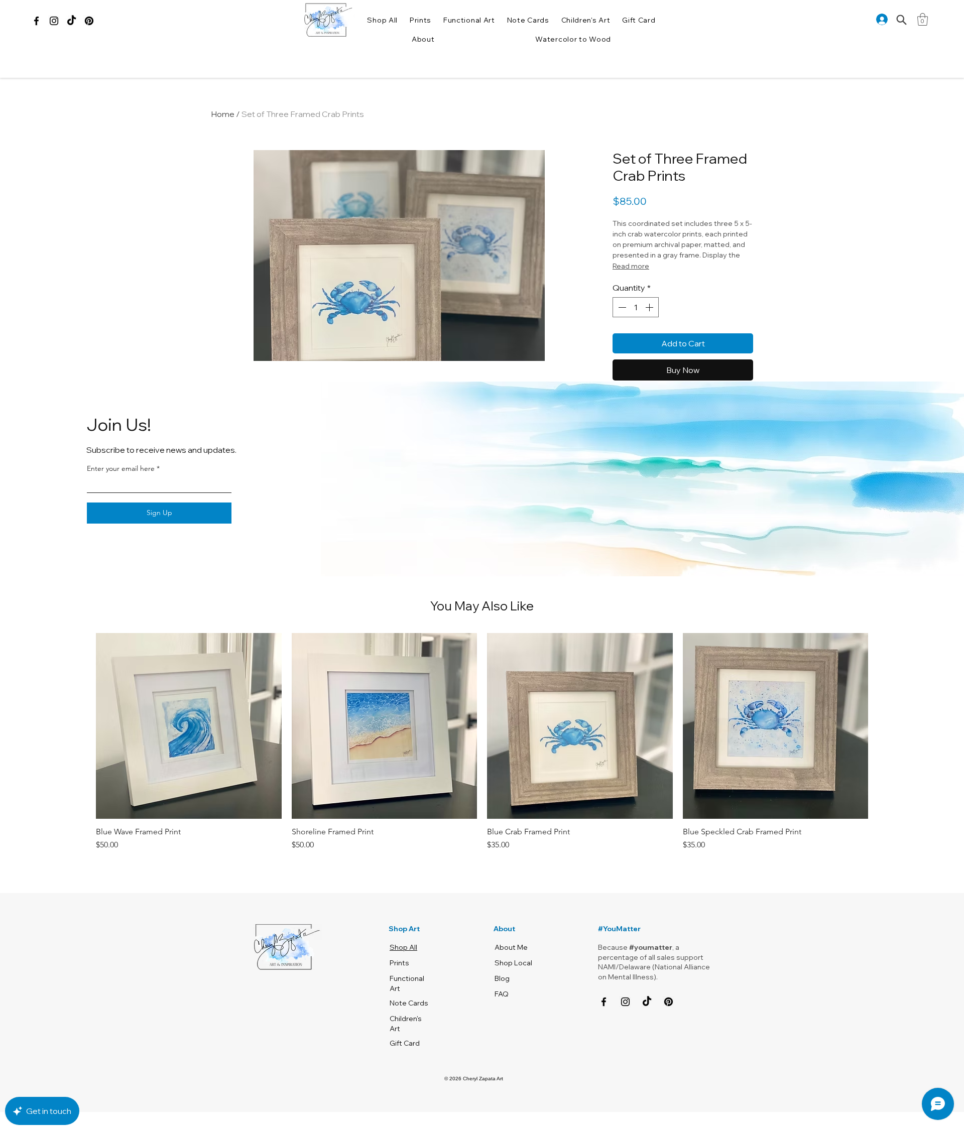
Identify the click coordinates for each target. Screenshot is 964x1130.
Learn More (659, 229)
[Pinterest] (89, 21)
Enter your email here (121, 473)
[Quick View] (189, 731)
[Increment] (650, 333)
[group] (482, 747)
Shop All (403, 952)
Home (222, 114)
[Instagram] (54, 21)
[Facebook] (36, 21)
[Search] (901, 20)
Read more (631, 292)
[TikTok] (71, 21)
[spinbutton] (635, 333)
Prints (399, 968)
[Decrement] (621, 333)
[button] (423, 39)
